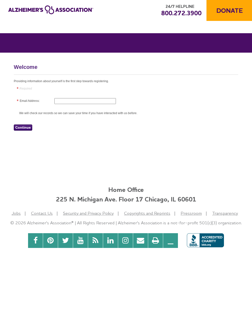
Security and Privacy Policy (88, 213)
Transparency (225, 213)
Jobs (16, 213)
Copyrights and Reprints (147, 213)
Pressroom (191, 213)
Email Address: (30, 101)
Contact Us (42, 213)
